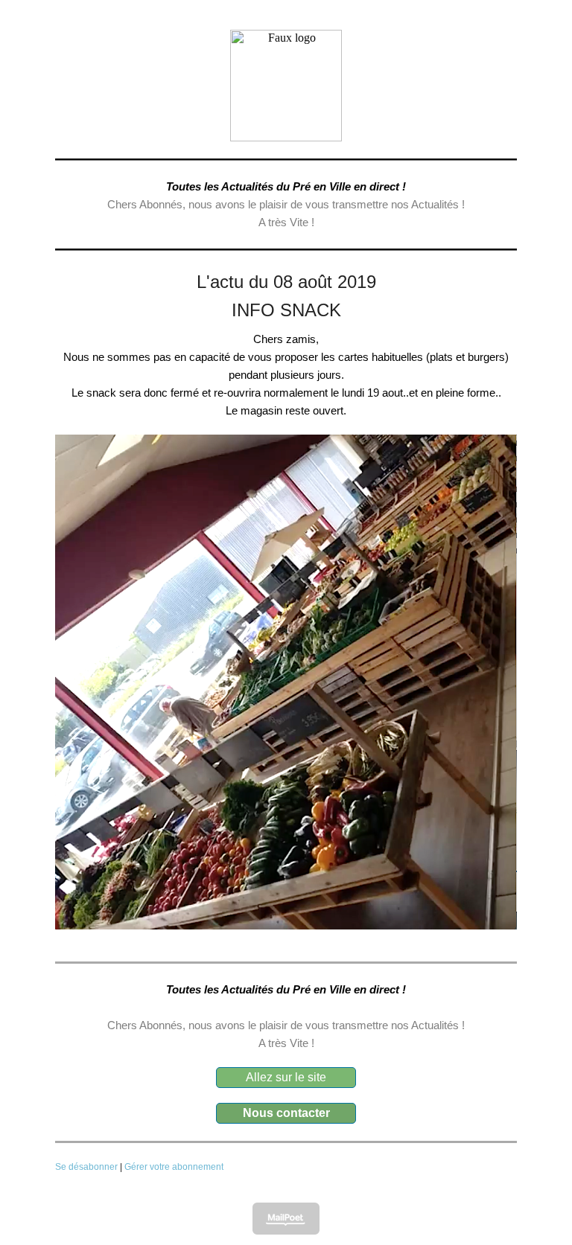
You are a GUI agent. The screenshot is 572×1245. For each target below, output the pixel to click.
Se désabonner (86, 1167)
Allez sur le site (286, 1077)
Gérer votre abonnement (173, 1167)
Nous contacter (286, 1113)
